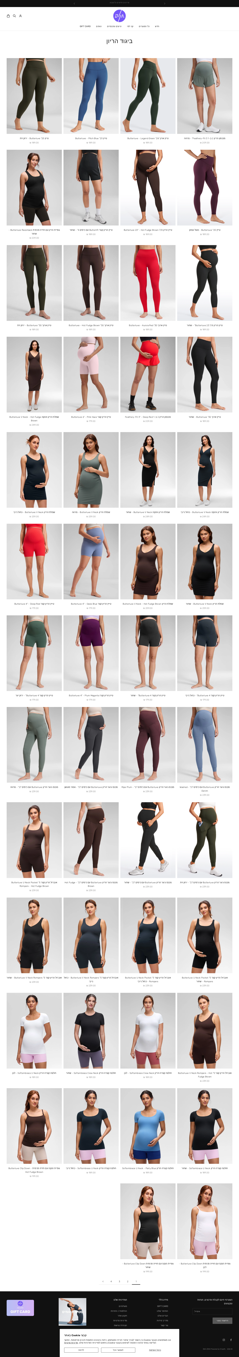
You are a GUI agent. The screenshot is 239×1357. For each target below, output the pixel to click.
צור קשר (164, 1325)
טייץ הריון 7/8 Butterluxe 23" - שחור (205, 325)
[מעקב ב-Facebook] (231, 1340)
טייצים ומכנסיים (114, 26)
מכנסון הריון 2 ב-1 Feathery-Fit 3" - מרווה (204, 138)
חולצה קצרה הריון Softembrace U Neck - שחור (205, 1168)
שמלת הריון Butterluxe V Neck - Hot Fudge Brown (148, 604)
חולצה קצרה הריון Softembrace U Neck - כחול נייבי (91, 1168)
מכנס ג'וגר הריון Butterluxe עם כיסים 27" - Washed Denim (205, 789)
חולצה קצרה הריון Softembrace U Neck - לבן (34, 1073)
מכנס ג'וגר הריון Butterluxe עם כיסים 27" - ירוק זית (205, 882)
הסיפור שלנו (162, 1311)
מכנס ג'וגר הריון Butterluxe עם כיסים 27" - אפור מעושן (91, 787)
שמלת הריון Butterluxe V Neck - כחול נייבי (34, 512)
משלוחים (123, 1306)
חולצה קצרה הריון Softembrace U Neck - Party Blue (148, 1168)
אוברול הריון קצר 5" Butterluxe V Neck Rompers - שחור (34, 977)
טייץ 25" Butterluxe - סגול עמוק (204, 230)
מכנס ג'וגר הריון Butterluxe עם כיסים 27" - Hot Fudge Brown (91, 884)
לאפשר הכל (118, 1350)
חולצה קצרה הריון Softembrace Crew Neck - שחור (91, 1073)
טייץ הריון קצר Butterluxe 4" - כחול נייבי (204, 695)
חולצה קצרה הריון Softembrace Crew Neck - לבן (148, 1073)
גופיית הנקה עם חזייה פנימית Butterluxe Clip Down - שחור (148, 1265)
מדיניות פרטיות (71, 1343)
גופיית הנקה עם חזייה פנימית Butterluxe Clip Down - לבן (205, 1265)
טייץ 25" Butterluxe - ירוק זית (34, 138)
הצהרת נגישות (120, 1325)
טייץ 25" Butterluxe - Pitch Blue (91, 138)
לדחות (81, 1350)
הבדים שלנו (163, 1315)
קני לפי (130, 26)
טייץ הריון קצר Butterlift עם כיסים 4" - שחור (91, 230)
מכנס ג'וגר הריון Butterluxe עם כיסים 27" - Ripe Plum (148, 787)
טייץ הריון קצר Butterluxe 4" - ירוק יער (34, 695)
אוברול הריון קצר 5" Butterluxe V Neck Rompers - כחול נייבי (91, 979)
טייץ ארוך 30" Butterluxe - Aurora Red (148, 325)
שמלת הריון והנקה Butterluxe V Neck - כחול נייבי (205, 512)
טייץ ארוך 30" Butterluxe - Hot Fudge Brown (91, 325)
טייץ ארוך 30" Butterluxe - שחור (205, 417)
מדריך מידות (162, 1320)
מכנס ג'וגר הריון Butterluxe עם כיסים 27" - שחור (148, 882)
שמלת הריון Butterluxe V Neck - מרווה (91, 512)
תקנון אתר (122, 1315)
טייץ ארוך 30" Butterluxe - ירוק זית (34, 325)
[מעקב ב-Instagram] (223, 1340)
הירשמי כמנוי (222, 1320)
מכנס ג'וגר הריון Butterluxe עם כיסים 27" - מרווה (34, 787)
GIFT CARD (85, 26)
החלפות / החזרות (119, 1311)
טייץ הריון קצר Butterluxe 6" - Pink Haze (91, 417)
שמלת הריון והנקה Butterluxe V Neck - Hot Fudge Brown (34, 419)
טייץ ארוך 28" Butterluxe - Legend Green (147, 138)
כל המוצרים (144, 26)
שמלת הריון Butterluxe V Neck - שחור (205, 604)
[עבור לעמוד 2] (103, 1281)
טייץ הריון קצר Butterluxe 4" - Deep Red (34, 604)
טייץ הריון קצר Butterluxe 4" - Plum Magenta (91, 695)
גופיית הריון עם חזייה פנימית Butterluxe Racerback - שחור (34, 232)
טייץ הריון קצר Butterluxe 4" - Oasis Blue (91, 604)
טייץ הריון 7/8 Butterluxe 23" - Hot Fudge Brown (148, 230)
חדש (157, 26)
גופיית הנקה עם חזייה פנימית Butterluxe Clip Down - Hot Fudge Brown (34, 1170)
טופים (99, 26)
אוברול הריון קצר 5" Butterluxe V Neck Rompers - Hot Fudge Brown (205, 1075)
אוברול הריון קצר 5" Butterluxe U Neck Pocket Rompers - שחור (205, 979)
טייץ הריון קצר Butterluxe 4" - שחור (148, 695)
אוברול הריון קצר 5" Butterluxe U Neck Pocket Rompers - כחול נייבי (148, 979)
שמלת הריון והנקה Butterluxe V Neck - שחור (148, 512)
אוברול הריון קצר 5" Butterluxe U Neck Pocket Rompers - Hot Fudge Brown (34, 884)
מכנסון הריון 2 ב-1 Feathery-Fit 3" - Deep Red (148, 417)
